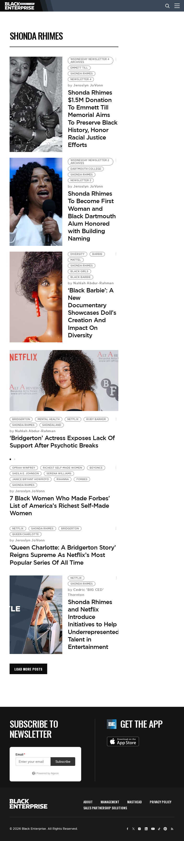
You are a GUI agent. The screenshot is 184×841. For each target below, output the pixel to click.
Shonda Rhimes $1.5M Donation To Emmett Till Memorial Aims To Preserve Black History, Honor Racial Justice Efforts (92, 119)
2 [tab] (14, 459)
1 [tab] (10, 459)
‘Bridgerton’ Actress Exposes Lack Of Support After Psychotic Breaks (62, 441)
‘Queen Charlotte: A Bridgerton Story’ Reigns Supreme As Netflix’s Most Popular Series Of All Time (63, 555)
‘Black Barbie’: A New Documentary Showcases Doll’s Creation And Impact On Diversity (92, 312)
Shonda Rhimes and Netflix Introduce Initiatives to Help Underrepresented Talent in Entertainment (93, 624)
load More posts (28, 669)
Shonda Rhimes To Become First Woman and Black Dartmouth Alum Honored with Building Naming (92, 216)
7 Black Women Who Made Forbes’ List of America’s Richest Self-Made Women (60, 505)
